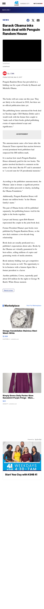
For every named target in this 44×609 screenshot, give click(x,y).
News (6, 20)
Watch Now (37, 3)
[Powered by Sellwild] (38, 439)
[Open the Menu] (4, 3)
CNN (12, 73)
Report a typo (8, 290)
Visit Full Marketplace (34, 305)
